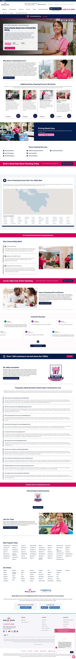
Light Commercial (12, 9)
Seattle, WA (67, 547)
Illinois (22, 570)
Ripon (54, 221)
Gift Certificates (71, 4)
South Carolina (50, 580)
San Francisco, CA (60, 559)
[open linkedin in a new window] (71, 20)
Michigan (32, 574)
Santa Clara (61, 220)
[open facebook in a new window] (61, 20)
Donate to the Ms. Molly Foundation (11, 378)
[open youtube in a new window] (66, 20)
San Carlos (54, 223)
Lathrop (26, 223)
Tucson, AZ (67, 551)
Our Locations (66, 624)
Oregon (49, 574)
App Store (45, 607)
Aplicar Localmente (63, 4)
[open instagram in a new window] (69, 20)
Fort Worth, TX (24, 547)
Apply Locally (56, 4)
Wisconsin (67, 570)
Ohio (48, 570)
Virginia (58, 578)
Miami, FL (41, 545)
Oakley (40, 223)
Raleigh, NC (50, 557)
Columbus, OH (15, 557)
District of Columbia (14, 573)
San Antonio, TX (60, 555)
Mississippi (32, 578)
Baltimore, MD (6, 553)
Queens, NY (50, 555)
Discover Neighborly (25, 607)
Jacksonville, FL (24, 557)
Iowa (22, 574)
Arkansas (5, 574)
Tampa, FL (67, 549)
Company (44, 617)
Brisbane (5, 221)
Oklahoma (50, 572)
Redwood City (55, 220)
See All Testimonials (38, 345)
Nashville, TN (41, 551)
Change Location (42, 4)
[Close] (74, 16)
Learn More (8, 116)
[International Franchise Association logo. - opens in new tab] (4, 635)
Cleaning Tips (66, 622)
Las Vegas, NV (33, 547)
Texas (58, 574)
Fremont (19, 223)
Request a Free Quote (56, 8)
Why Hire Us (21, 9)
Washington (59, 580)
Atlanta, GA (5, 549)
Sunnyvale (68, 217)
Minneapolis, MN (42, 549)
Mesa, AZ (32, 557)
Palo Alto (47, 220)
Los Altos (33, 217)
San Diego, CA (59, 557)
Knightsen (26, 221)
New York (41, 578)
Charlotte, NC (15, 545)
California (5, 576)
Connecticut (5, 580)
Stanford (61, 223)
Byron (12, 217)
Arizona (4, 572)
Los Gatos (33, 218)
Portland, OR (50, 553)
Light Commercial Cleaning (46, 100)
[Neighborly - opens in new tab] (46, 591)
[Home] (3, 13)
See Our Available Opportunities (10, 527)
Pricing (34, 9)
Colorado (5, 578)
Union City (68, 220)
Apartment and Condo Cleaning (36, 150)
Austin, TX (5, 551)
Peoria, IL (49, 549)
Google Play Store (55, 607)
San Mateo (61, 218)
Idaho (13, 579)
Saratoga (61, 221)
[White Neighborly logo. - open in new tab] (3, 1)
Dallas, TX (14, 559)
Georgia (13, 577)
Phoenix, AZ (50, 551)
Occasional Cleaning (9, 155)
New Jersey (41, 574)
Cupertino (19, 217)
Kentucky (23, 578)
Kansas (22, 576)
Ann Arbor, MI (6, 547)
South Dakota (59, 570)
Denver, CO (23, 545)
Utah (57, 576)
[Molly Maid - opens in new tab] (30, 590)
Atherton (5, 217)
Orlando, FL (50, 547)
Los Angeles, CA (33, 553)
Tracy (67, 218)
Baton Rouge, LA (6, 555)
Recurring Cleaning (10, 100)
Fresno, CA (23, 549)
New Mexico (41, 576)
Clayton (12, 220)
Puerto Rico (50, 578)
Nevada (40, 572)
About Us (28, 9)
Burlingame (5, 223)
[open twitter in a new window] (64, 20)
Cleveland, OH (15, 551)
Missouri (31, 580)
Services (23, 617)
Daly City (19, 218)
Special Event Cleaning (57, 150)
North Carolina (42, 580)
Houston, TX (23, 551)
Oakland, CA (41, 555)
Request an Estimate (68, 280)
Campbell (12, 218)
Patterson (47, 221)
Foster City (19, 221)
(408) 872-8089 (68, 9)
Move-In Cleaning (33, 153)
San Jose (61, 217)
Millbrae (33, 223)
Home (6, 13)
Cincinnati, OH (15, 549)
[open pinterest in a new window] (74, 20)
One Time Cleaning (27, 100)
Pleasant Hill (55, 217)
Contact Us (44, 624)
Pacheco (47, 217)
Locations (11, 13)
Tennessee (59, 572)
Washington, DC (68, 555)
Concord (12, 221)
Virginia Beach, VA (68, 553)
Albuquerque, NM (6, 545)
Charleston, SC (6, 557)
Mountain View (41, 220)
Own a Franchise (45, 630)
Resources (65, 617)
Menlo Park (33, 221)
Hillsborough (27, 218)
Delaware (14, 570)
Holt (25, 220)
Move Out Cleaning (33, 155)
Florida (13, 575)
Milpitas (40, 217)
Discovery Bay (20, 220)
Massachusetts (33, 572)
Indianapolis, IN (24, 553)
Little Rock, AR (33, 551)
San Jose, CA (68, 545)
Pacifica (47, 218)
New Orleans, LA (42, 553)
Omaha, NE (50, 545)
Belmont (5, 218)
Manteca (33, 220)
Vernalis (68, 221)
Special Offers (50, 4)
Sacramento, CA (60, 545)
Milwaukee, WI (41, 547)
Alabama (5, 570)
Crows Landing (13, 223)
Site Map (65, 626)
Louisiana (23, 580)
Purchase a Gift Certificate (45, 303)
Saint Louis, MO (60, 547)
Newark (40, 221)
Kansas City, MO (33, 545)
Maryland (32, 570)
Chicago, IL (14, 547)
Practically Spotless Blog (43, 9)
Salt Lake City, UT (60, 552)
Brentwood (5, 220)
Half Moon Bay (27, 217)
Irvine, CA (23, 555)
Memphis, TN (32, 555)
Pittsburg (47, 223)
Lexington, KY (32, 549)
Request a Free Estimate (9, 77)
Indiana (22, 572)
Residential (4, 9)
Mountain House (41, 218)
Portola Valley (55, 218)
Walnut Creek (69, 223)
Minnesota (32, 576)
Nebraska (41, 570)
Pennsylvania (50, 576)
